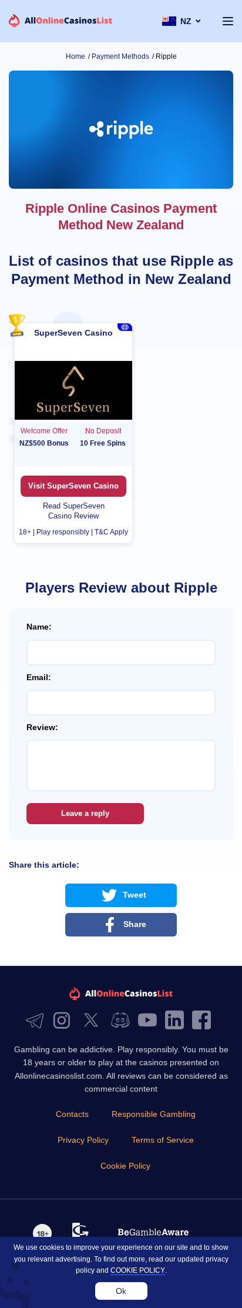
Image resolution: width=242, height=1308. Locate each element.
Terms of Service (163, 1140)
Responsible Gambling (154, 1114)
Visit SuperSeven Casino (73, 485)
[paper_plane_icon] (37, 1021)
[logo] (61, 21)
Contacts (72, 1114)
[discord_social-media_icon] (123, 1021)
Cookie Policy (125, 1165)
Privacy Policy (83, 1140)
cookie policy (137, 1270)
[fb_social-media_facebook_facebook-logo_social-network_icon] (204, 1021)
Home (75, 56)
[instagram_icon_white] (64, 1021)
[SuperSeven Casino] (73, 390)
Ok (121, 1291)
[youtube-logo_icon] (150, 1021)
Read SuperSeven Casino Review (74, 510)
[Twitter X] (94, 1021)
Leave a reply (85, 813)
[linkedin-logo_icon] (177, 1021)
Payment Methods (120, 56)
